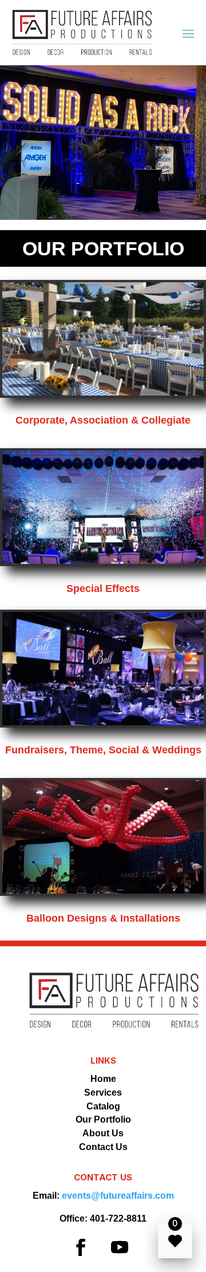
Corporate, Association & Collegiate (103, 420)
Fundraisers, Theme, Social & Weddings (103, 750)
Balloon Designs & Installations (103, 918)
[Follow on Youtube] (119, 1247)
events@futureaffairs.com (118, 1195)
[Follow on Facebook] (81, 1247)
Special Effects (103, 588)
